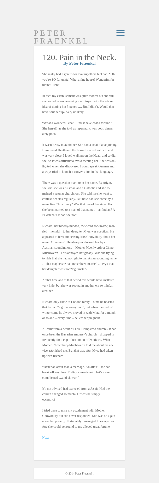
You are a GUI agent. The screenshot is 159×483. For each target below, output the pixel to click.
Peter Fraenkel (61, 37)
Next (45, 437)
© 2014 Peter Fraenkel (78, 473)
